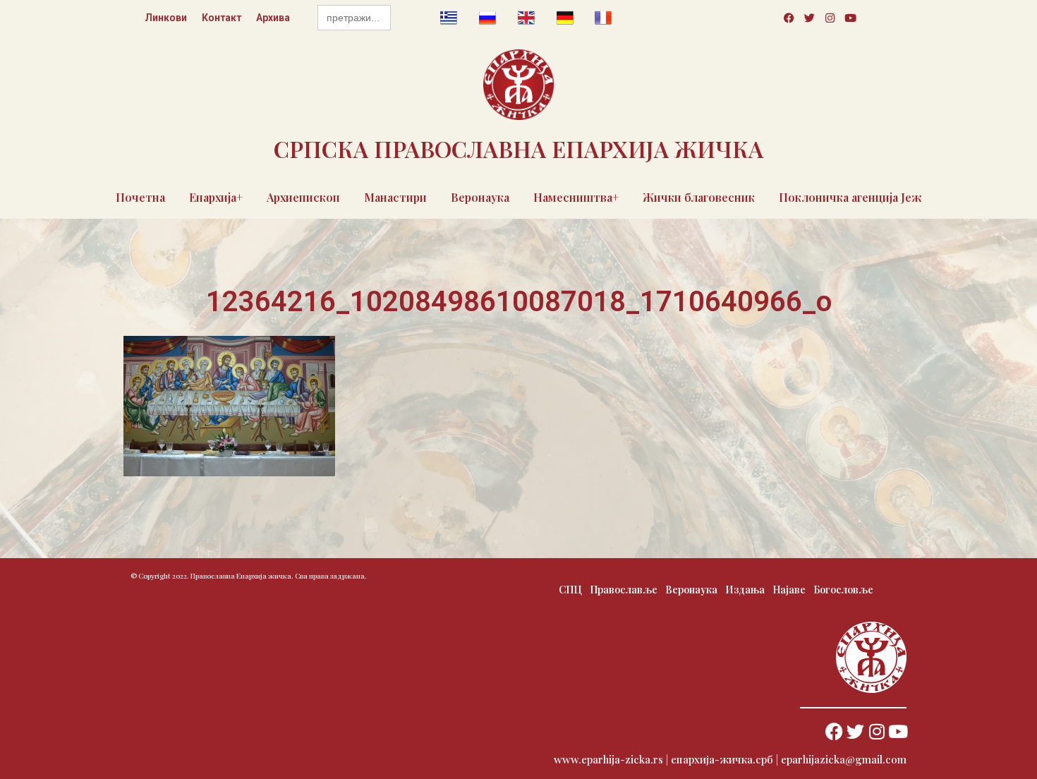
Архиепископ (303, 197)
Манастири (395, 197)
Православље (623, 589)
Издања (745, 589)
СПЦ (570, 589)
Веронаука (480, 197)
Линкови (166, 17)
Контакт (221, 17)
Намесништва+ (576, 197)
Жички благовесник (699, 197)
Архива (273, 17)
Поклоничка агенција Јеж (850, 197)
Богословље (843, 589)
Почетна (140, 197)
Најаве (789, 589)
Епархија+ (216, 197)
